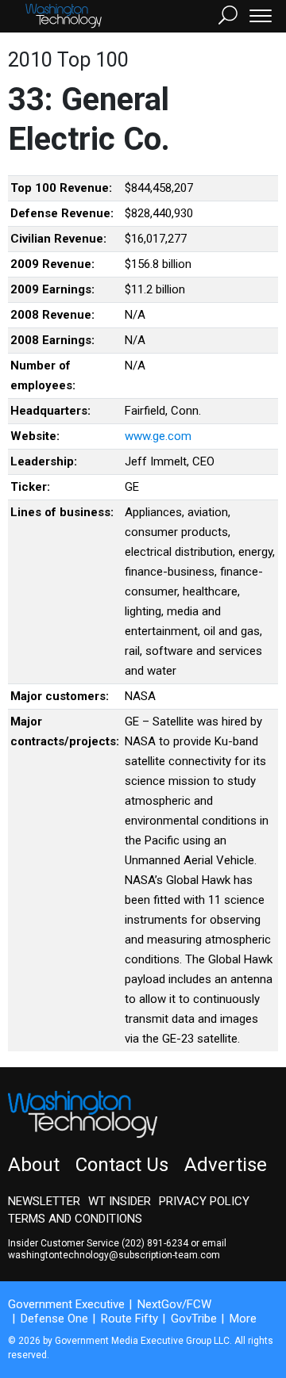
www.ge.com (158, 436)
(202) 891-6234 (155, 1243)
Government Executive (66, 1304)
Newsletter (44, 1201)
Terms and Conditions (75, 1218)
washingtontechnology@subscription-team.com (114, 1255)
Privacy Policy (204, 1201)
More (243, 1318)
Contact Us (121, 1165)
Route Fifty (129, 1318)
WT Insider (119, 1201)
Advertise (225, 1165)
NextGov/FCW (174, 1304)
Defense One (54, 1318)
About (34, 1165)
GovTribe (194, 1318)
